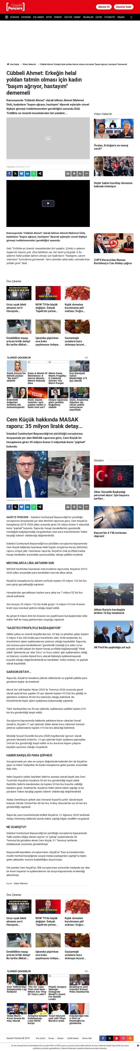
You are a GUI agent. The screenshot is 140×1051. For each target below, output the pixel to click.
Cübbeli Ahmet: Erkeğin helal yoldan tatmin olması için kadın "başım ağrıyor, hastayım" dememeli (83, 64)
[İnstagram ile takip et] (131, 17)
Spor (49, 17)
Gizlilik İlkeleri (73, 1038)
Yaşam (120, 17)
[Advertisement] (114, 87)
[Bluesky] (21, 173)
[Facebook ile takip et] (102, 1038)
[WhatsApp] (34, 173)
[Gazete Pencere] (15, 6)
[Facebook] (9, 173)
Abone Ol (104, 6)
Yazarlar (88, 17)
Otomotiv (109, 17)
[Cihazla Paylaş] (40, 173)
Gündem (14, 17)
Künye (51, 1038)
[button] (74, 173)
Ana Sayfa (14, 64)
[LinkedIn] (27, 173)
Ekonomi (26, 17)
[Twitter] (15, 173)
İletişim (60, 1038)
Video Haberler (29, 64)
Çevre (99, 17)
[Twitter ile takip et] (109, 1038)
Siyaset (58, 17)
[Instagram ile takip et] (123, 1038)
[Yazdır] (68, 173)
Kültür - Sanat (72, 17)
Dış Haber (38, 17)
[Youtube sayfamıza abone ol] (116, 1038)
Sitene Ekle (87, 1038)
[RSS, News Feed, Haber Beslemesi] (130, 1038)
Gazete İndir (123, 6)
